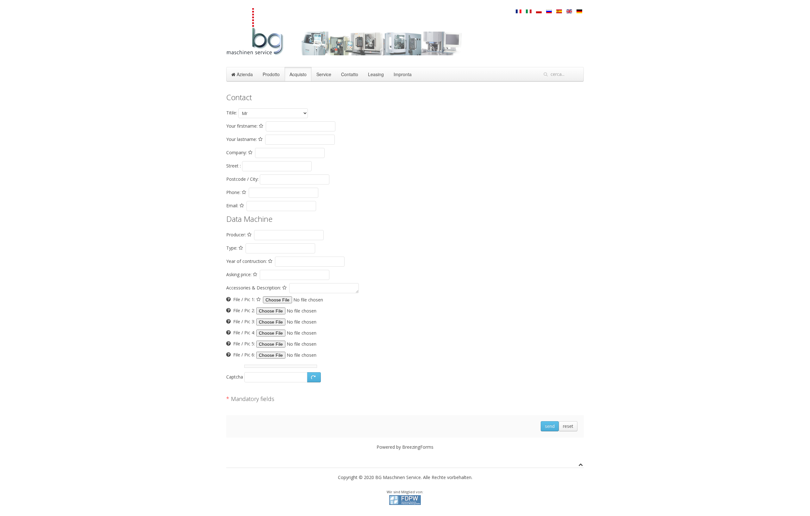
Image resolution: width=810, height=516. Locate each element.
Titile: (231, 113)
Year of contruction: (247, 261)
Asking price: (239, 274)
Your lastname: (242, 139)
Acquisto (298, 74)
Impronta (403, 74)
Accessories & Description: (254, 288)
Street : (233, 166)
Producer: (236, 235)
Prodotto (271, 74)
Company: (237, 152)
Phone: (234, 192)
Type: (232, 248)
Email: (233, 206)
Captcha (234, 377)
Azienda (244, 74)
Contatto (349, 74)
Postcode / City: (242, 179)
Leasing (376, 74)
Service (323, 74)
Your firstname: (242, 126)
